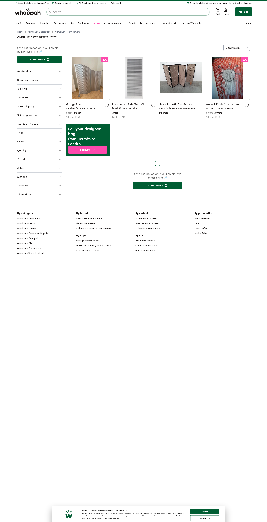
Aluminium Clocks (26, 223)
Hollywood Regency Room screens (93, 245)
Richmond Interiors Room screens (93, 228)
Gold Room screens (145, 250)
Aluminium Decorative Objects (32, 233)
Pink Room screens (145, 240)
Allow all (204, 511)
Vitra (196, 223)
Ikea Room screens (86, 223)
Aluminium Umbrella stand (30, 252)
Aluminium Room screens (67, 31)
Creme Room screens (146, 245)
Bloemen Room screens (147, 223)
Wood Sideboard (202, 218)
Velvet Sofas (200, 228)
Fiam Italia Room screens (89, 218)
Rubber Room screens (146, 218)
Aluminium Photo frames (29, 248)
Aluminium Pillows (26, 243)
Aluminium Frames (26, 228)
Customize (203, 518)
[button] (188, 3)
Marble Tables (201, 233)
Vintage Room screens (87, 240)
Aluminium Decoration (39, 31)
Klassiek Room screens (88, 250)
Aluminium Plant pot (27, 238)
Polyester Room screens (147, 228)
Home (20, 31)
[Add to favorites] (107, 105)
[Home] (28, 11)
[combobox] (130, 12)
